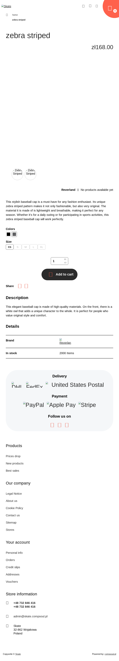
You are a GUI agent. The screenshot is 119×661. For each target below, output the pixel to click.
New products (15, 463)
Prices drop (13, 456)
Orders (10, 560)
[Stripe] (87, 405)
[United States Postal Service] (76, 385)
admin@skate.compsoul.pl (30, 616)
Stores (10, 529)
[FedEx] (34, 385)
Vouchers (12, 581)
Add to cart (64, 274)
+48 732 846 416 (24, 602)
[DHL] (17, 385)
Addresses (12, 574)
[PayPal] (33, 405)
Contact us (13, 515)
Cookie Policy (14, 508)
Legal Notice (14, 493)
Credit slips (13, 567)
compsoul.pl (110, 654)
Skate (18, 654)
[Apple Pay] (61, 405)
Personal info (14, 552)
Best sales (12, 470)
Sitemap (11, 522)
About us (11, 500)
